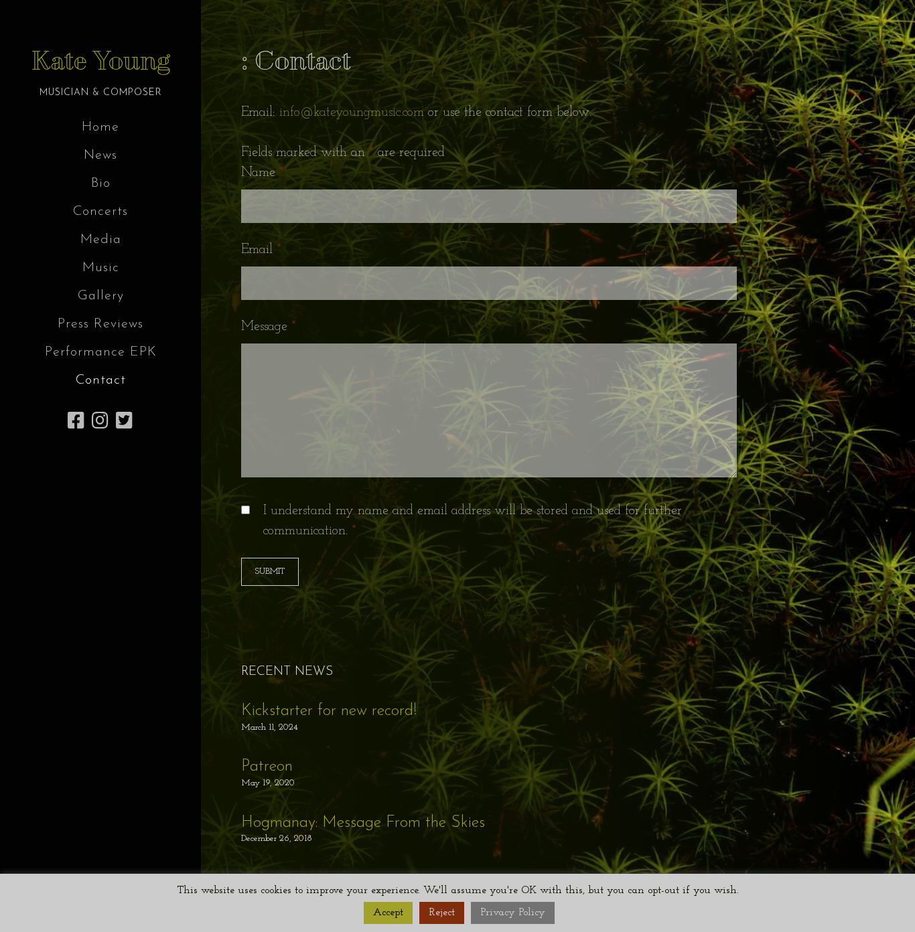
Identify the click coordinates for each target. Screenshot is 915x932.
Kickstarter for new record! (329, 711)
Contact (101, 380)
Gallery (101, 296)
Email (261, 249)
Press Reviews (100, 324)
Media (100, 239)
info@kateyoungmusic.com (351, 112)
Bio (101, 183)
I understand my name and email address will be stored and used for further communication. (472, 521)
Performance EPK (101, 352)
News (100, 155)
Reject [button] (442, 912)
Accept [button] (388, 912)
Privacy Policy (512, 912)
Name (262, 172)
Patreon (267, 767)
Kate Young (100, 61)
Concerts (100, 211)
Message (268, 326)
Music (100, 268)
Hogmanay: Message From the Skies (363, 823)
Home (100, 127)
